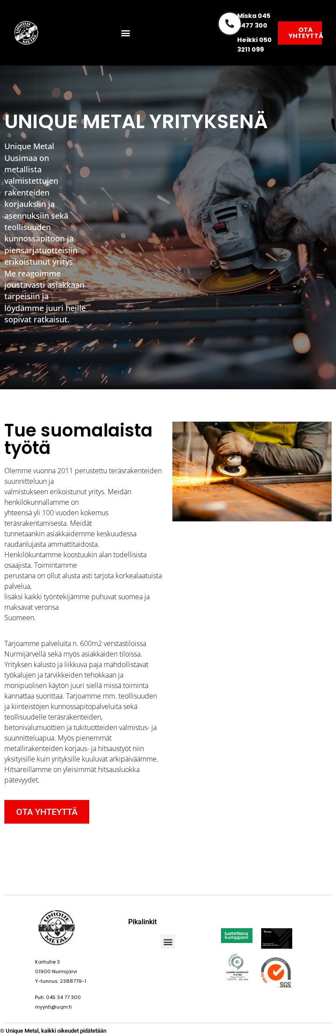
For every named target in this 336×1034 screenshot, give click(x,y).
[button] (126, 33)
